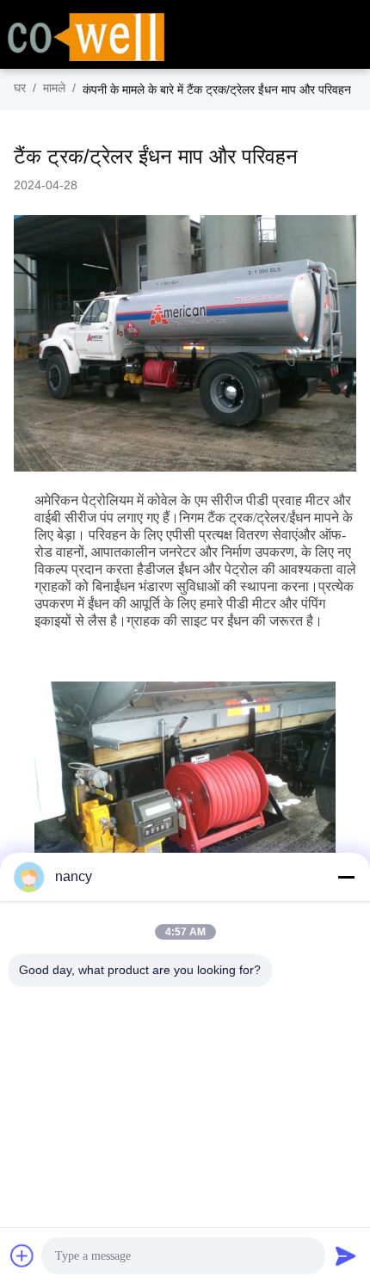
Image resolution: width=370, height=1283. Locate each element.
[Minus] (346, 877)
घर (20, 88)
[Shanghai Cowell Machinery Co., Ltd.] (86, 35)
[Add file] (22, 1255)
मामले (54, 88)
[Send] (346, 1255)
